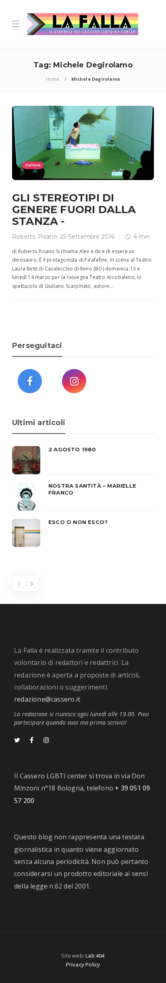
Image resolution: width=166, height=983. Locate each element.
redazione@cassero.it (47, 699)
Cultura (32, 165)
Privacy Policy (83, 964)
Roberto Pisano (34, 236)
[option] (83, 496)
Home (53, 79)
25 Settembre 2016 (87, 236)
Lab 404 (94, 955)
